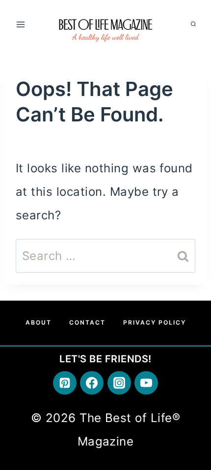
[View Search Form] (193, 24)
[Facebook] (92, 383)
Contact (87, 322)
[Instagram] (119, 383)
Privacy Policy (154, 322)
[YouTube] (146, 383)
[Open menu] (21, 24)
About (39, 322)
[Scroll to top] (190, 370)
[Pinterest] (65, 383)
